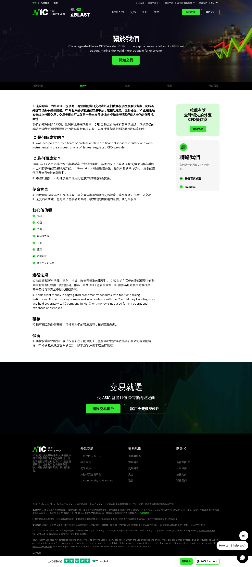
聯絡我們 (203, 3)
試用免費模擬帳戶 (186, 3)
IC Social (139, 3)
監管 (127, 85)
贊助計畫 (38, 85)
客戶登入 (210, 12)
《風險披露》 (145, 513)
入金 (130, 474)
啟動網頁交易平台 (91, 474)
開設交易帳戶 (103, 408)
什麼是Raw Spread (92, 456)
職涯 (169, 85)
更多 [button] (157, 12)
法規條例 (181, 468)
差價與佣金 (134, 456)
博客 (56, 3)
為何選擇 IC (183, 462)
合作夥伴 (45, 3)
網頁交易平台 (154, 3)
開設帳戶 (86, 468)
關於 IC (84, 85)
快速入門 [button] (118, 12)
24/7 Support (208, 561)
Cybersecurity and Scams (97, 480)
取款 (130, 480)
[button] (215, 3)
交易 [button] (133, 12)
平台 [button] (145, 12)
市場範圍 (133, 462)
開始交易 (169, 3)
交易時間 (133, 468)
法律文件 (181, 474)
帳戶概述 (86, 462)
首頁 (34, 3)
